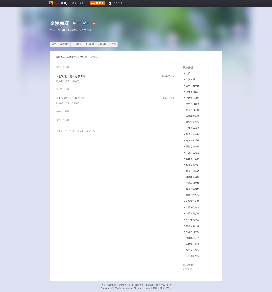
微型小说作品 (192, 225)
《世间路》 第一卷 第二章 (71, 98)
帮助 (103, 284)
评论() (75, 81)
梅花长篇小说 (192, 165)
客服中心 (111, 284)
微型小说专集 (192, 146)
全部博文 (160, 284)
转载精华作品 (192, 195)
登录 (74, 3)
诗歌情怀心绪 (192, 244)
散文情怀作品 (192, 250)
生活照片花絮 (192, 158)
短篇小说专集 (192, 134)
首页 (79, 23)
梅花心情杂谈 (192, 171)
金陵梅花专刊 (192, 207)
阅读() (59, 81)
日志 (89, 23)
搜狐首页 (149, 284)
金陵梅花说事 (192, 177)
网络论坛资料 (192, 98)
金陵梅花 (59, 23)
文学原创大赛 (192, 104)
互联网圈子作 (192, 85)
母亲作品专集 (192, 189)
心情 (188, 73)
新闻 (169, 284)
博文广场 (117, 3)
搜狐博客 (60, 57)
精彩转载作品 (192, 122)
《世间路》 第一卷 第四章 (71, 76)
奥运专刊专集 (192, 110)
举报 (130, 284)
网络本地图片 (192, 91)
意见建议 (122, 284)
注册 (81, 3)
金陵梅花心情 (192, 116)
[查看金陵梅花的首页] (75, 23)
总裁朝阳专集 (192, 183)
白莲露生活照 (192, 152)
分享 (67, 81)
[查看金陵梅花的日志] (85, 23)
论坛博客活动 (192, 140)
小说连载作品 (192, 256)
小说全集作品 (192, 219)
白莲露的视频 (192, 128)
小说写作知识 (192, 201)
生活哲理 (190, 79)
